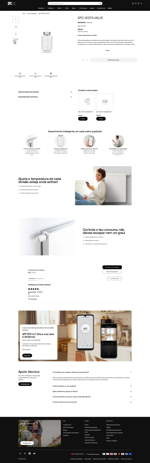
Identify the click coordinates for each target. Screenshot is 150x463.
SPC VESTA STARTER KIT (85, 112)
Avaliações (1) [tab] (32, 278)
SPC (24, 459)
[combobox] (75, 3)
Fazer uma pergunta (112, 271)
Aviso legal (87, 459)
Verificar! (108, 50)
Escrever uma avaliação (112, 267)
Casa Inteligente (32, 13)
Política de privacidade (99, 459)
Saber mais (27, 355)
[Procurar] (100, 3)
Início (23, 13)
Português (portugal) (93, 454)
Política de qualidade (76, 459)
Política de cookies (113, 459)
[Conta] (141, 3)
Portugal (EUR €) (78, 454)
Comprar (82, 118)
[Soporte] (133, 3)
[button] (82, 22)
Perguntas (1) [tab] (40, 278)
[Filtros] (109, 278)
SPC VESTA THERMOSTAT (104, 112)
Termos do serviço (126, 459)
